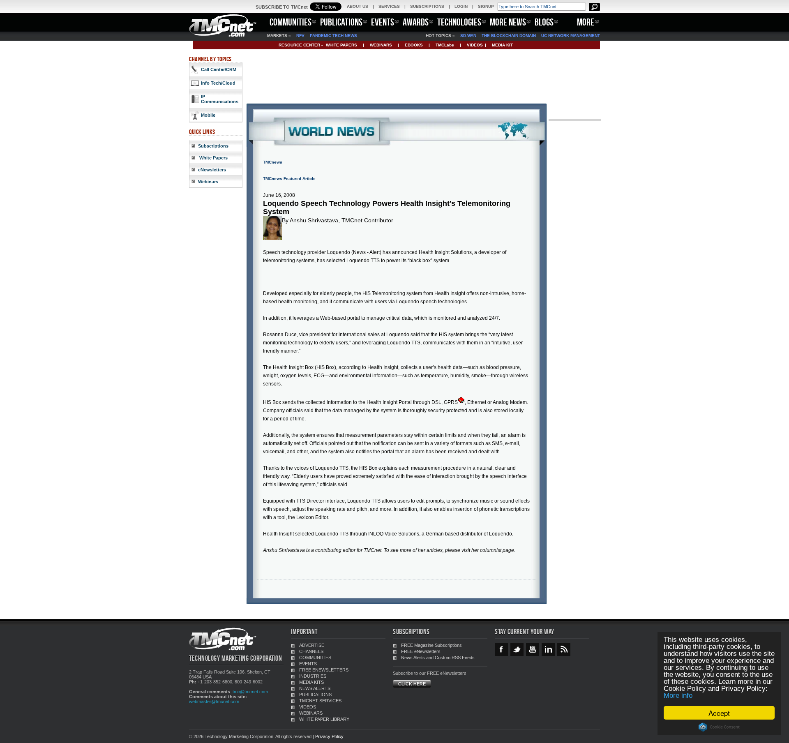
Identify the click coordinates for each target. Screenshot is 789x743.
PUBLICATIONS (341, 22)
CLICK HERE (412, 683)
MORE (585, 22)
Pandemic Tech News (333, 35)
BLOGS (544, 22)
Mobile (208, 115)
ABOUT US (357, 6)
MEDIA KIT (502, 45)
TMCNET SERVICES (320, 700)
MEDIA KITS (311, 682)
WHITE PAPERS (341, 45)
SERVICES (389, 6)
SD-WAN (468, 35)
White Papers (213, 157)
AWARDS (416, 22)
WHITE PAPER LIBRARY (324, 719)
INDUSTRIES (312, 676)
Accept (719, 713)
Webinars (208, 181)
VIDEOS (475, 45)
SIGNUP (486, 6)
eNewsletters (212, 169)
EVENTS (382, 22)
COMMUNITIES (290, 22)
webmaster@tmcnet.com (214, 701)
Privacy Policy (329, 736)
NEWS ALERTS (314, 688)
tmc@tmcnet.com (250, 691)
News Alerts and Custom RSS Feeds (438, 657)
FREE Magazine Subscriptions (431, 645)
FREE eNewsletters (421, 651)
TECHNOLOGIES (459, 22)
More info (678, 695)
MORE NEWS (508, 22)
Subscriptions (213, 145)
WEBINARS (381, 45)
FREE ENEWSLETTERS (323, 669)
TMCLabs (445, 45)
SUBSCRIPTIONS (427, 6)
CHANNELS (311, 651)
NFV (300, 35)
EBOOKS (414, 45)
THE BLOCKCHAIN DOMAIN (509, 35)
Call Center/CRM (218, 69)
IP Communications (219, 99)
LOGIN (461, 6)
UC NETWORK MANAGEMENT (570, 35)
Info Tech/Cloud (218, 83)
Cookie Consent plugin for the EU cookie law (719, 726)
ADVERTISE (311, 645)
